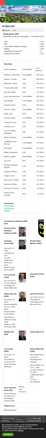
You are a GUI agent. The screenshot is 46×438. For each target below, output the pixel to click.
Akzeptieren (8, 434)
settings (21, 430)
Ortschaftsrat (9, 206)
